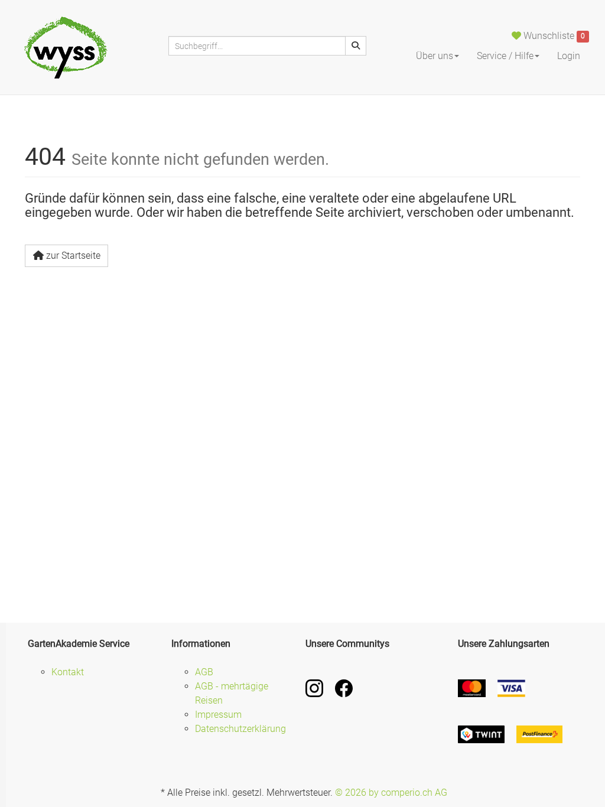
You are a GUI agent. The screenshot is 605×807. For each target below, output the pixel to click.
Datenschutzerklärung (240, 728)
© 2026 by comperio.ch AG (391, 792)
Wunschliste (553, 35)
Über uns (434, 55)
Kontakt (67, 672)
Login (568, 55)
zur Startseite (73, 255)
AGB (204, 672)
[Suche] (355, 46)
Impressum (218, 714)
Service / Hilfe (505, 55)
